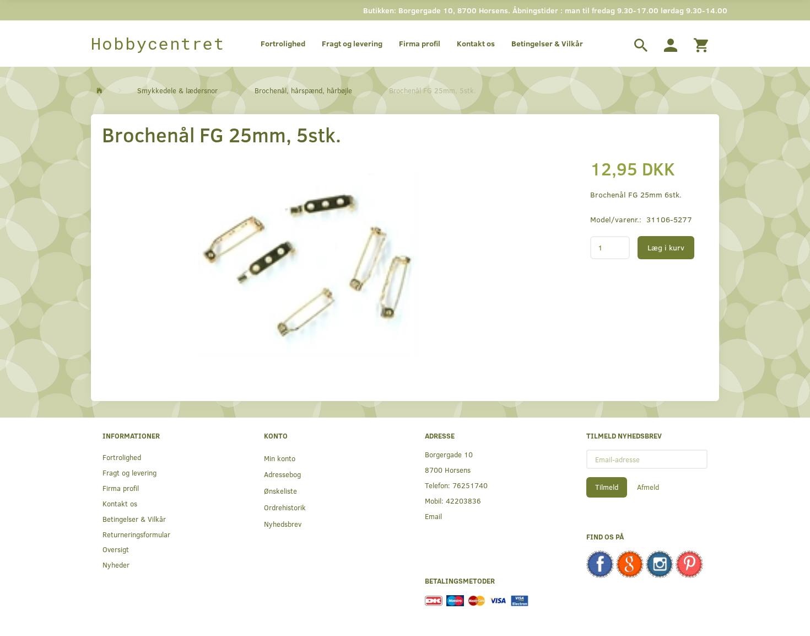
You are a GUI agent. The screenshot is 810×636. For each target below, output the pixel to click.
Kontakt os (476, 43)
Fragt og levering (352, 43)
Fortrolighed (283, 43)
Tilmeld (606, 487)
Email (433, 516)
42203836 (463, 500)
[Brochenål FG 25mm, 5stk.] (308, 266)
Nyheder (115, 564)
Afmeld (648, 487)
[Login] (670, 43)
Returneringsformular (136, 534)
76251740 (470, 485)
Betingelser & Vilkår (547, 43)
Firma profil (419, 43)
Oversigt (115, 549)
